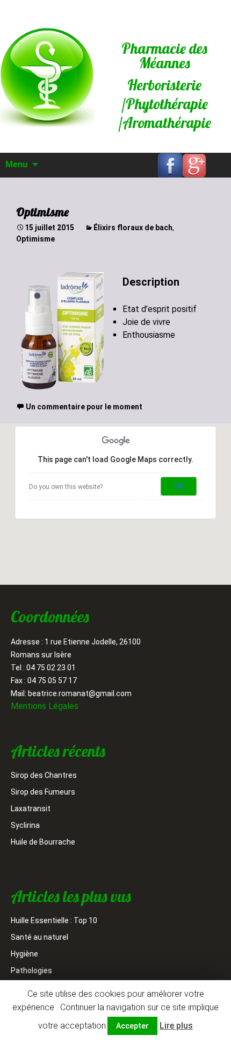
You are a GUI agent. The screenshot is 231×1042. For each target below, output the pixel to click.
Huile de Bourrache (43, 842)
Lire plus (176, 1025)
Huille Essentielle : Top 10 (54, 920)
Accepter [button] (132, 1026)
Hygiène (24, 953)
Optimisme (42, 211)
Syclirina (25, 825)
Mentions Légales (44, 706)
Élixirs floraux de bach (132, 227)
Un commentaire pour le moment (84, 406)
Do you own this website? (66, 487)
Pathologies (31, 970)
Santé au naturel (39, 937)
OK (179, 486)
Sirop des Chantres (44, 775)
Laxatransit (30, 808)
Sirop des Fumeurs (43, 792)
